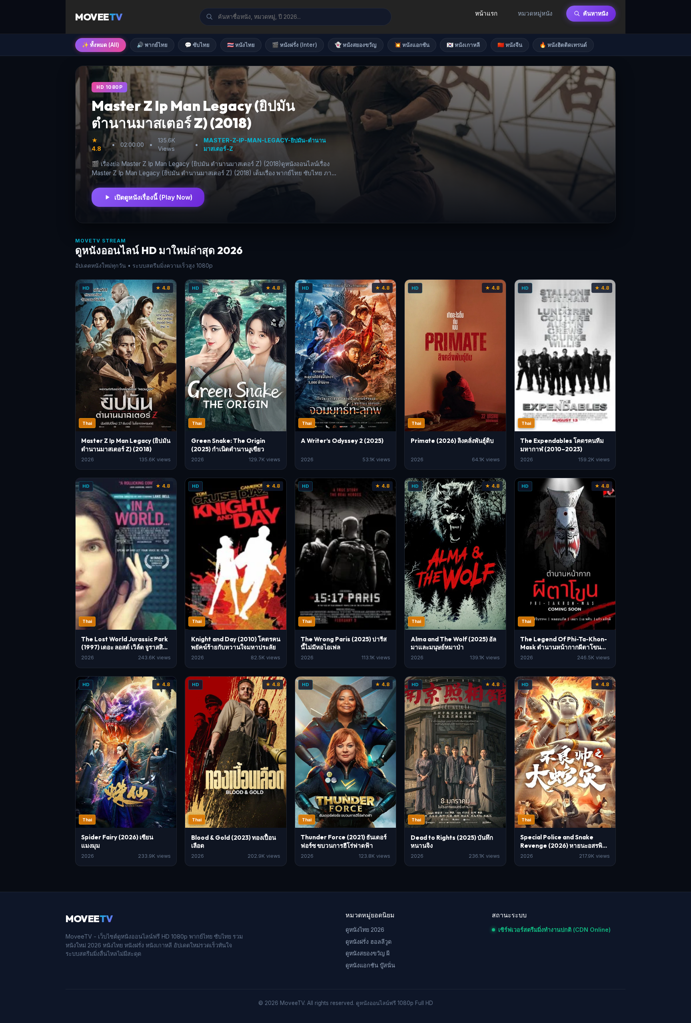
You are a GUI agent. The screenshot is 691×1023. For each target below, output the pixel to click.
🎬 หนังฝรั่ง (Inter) (294, 45)
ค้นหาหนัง (595, 13)
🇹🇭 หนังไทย (241, 45)
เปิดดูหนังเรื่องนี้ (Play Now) (153, 197)
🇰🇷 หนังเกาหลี (463, 45)
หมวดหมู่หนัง (535, 13)
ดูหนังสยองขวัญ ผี (367, 953)
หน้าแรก (486, 13)
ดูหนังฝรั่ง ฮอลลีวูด (368, 941)
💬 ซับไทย (197, 45)
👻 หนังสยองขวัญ (356, 45)
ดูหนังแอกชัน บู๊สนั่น (370, 965)
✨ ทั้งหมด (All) (100, 45)
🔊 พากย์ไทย (152, 45)
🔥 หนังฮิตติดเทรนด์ (563, 45)
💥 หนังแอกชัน (411, 45)
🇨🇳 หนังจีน (509, 45)
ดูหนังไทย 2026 (365, 929)
